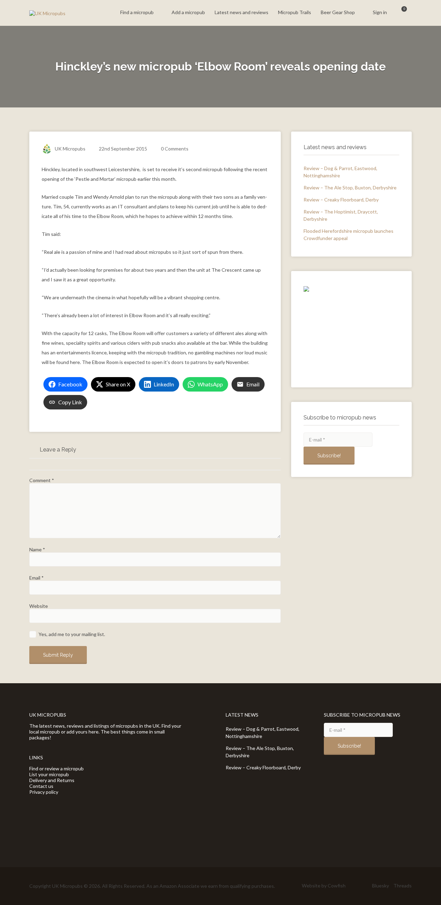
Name (37, 549)
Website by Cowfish (324, 885)
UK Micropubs (70, 149)
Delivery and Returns (51, 780)
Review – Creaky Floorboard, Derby (341, 199)
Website (38, 606)
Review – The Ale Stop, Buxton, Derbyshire (350, 187)
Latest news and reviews (241, 12)
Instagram (364, 886)
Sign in (380, 12)
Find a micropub (137, 12)
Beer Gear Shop (338, 12)
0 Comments (174, 149)
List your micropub (49, 774)
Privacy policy (43, 792)
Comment (41, 480)
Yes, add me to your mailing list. (71, 634)
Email (36, 578)
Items (400, 13)
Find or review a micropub (56, 768)
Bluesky (380, 885)
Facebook (353, 886)
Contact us (41, 786)
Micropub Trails (294, 12)
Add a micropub (188, 12)
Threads (402, 885)
